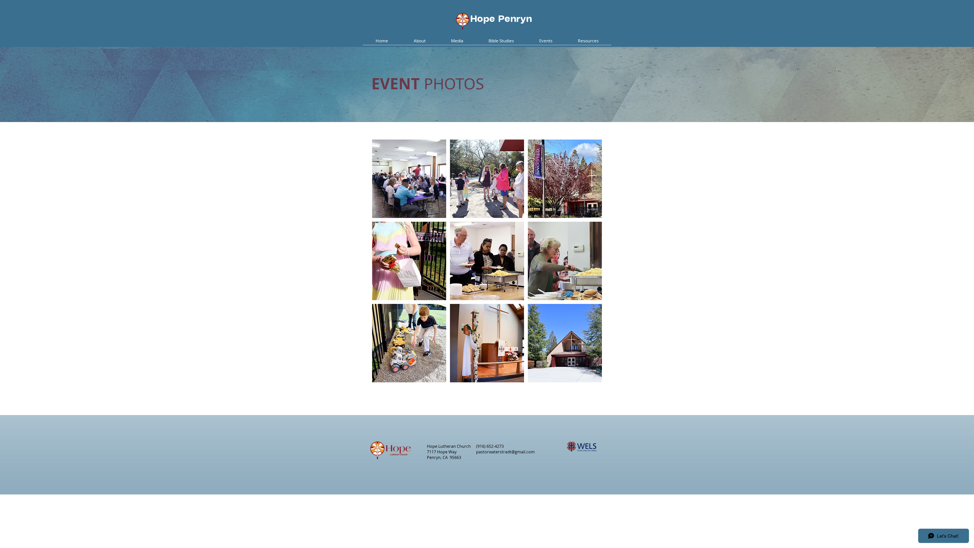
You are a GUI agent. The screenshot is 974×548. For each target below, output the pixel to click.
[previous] (381, 263)
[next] (592, 263)
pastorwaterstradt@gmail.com (505, 452)
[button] (419, 42)
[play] (591, 377)
